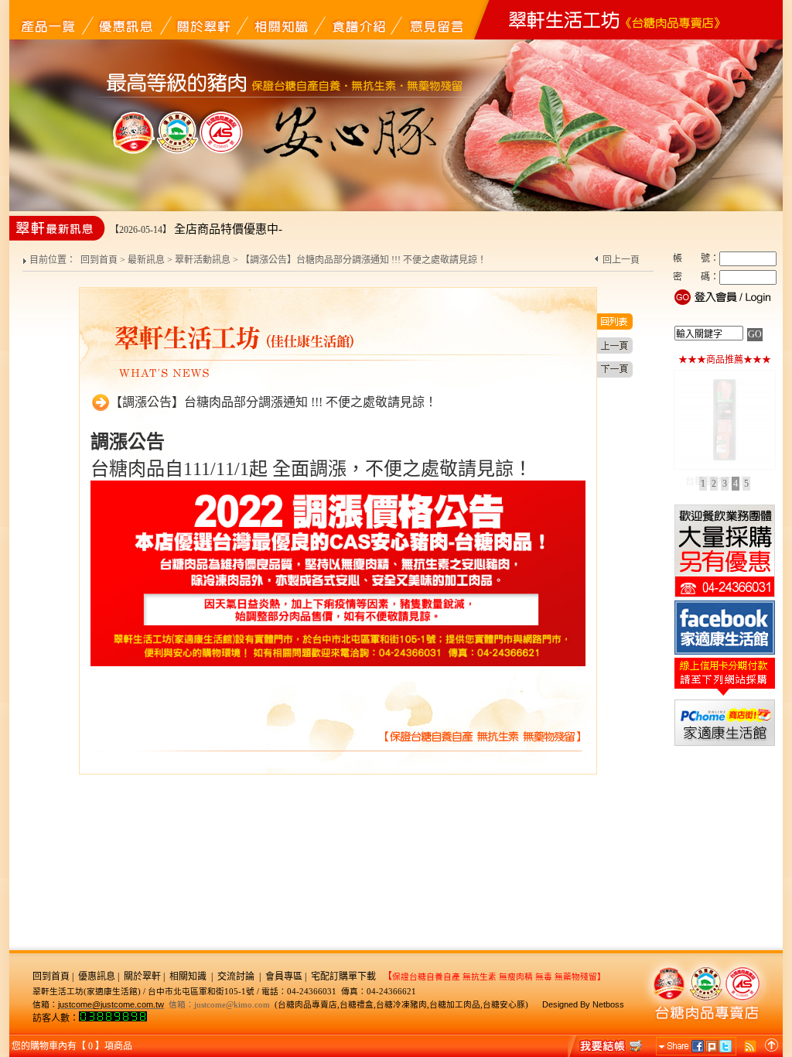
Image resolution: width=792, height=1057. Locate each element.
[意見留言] (434, 19)
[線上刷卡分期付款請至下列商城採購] (724, 694)
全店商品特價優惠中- (228, 229)
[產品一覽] (48, 19)
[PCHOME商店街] (724, 744)
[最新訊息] (125, 19)
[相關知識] (280, 19)
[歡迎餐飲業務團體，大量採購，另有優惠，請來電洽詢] (724, 595)
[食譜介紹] (357, 19)
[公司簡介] (202, 19)
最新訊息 (146, 260)
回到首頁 (99, 260)
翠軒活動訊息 (202, 260)
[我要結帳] (606, 1045)
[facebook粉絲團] (724, 653)
